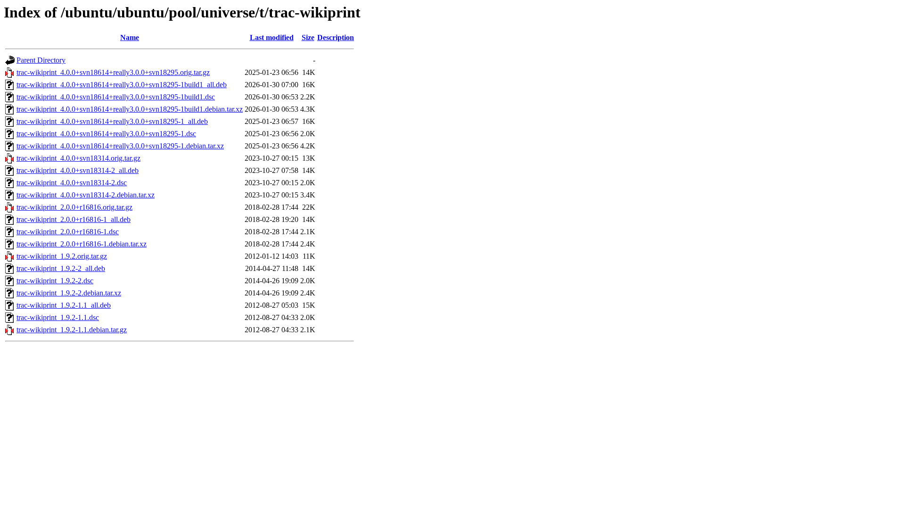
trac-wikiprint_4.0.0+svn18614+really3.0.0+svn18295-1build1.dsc (115, 97)
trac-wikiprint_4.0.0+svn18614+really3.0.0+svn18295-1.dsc (106, 134)
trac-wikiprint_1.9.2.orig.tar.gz (61, 256)
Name (129, 37)
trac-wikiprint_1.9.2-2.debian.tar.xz (68, 293)
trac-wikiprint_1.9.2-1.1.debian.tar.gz (71, 330)
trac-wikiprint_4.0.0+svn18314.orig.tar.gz (78, 158)
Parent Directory (41, 60)
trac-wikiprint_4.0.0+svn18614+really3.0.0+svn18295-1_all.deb (112, 121)
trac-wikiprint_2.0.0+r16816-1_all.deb (73, 219)
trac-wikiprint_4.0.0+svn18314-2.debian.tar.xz (85, 195)
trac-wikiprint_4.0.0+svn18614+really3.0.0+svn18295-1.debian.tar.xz (120, 146)
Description (335, 37)
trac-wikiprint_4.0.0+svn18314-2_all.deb (77, 170)
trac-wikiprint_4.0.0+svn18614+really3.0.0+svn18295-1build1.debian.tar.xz (129, 109)
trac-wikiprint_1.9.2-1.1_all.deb (63, 305)
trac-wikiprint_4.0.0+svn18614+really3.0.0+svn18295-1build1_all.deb (121, 85)
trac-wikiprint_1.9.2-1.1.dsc (57, 317)
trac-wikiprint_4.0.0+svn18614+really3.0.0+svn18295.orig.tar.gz (113, 72)
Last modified (272, 37)
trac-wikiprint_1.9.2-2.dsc (54, 281)
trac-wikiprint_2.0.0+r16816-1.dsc (67, 232)
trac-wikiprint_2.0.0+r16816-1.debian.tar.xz (81, 244)
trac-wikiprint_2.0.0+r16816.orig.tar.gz (74, 207)
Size (308, 37)
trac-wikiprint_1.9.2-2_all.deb (60, 268)
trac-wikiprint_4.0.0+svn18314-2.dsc (71, 183)
